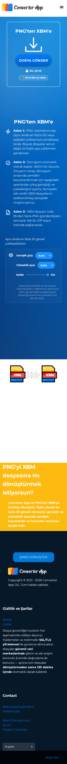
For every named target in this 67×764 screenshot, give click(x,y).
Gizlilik (7, 624)
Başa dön (52, 757)
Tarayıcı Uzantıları (15, 729)
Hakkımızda (11, 711)
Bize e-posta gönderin (18, 706)
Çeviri (7, 725)
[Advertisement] (33, 422)
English (9, 746)
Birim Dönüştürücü (16, 720)
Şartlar (7, 619)
